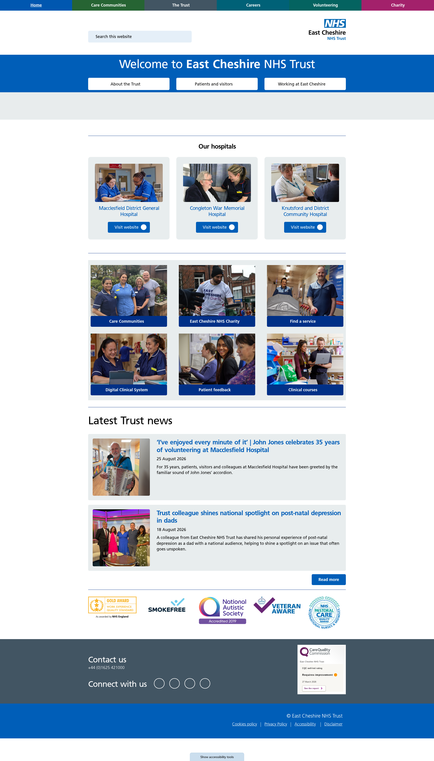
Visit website (127, 227)
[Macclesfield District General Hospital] (129, 183)
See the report (311, 688)
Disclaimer (333, 724)
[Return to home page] (327, 32)
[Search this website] (185, 37)
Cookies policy (244, 724)
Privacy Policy (275, 724)
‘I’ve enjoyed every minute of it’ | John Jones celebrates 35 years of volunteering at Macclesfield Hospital (248, 446)
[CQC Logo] (315, 655)
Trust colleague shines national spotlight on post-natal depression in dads (249, 516)
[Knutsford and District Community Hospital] (305, 183)
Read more (328, 579)
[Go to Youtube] (189, 683)
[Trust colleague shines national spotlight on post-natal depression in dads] (121, 537)
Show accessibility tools (217, 757)
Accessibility (305, 724)
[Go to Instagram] (205, 683)
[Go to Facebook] (159, 683)
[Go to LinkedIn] (174, 683)
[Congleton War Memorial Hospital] (217, 183)
